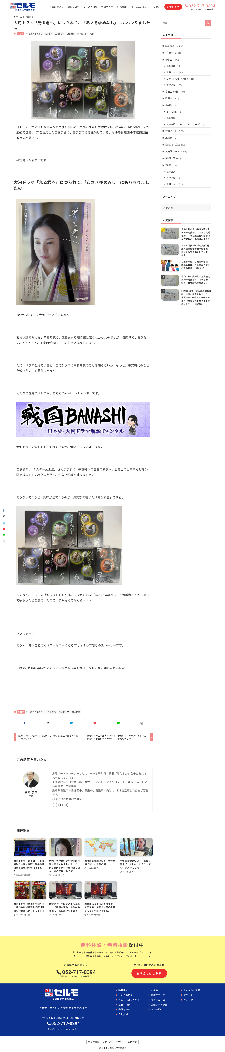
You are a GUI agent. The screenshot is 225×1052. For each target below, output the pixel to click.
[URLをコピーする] (142, 723)
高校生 (171, 165)
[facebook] (60, 805)
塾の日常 (174, 66)
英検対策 (173, 158)
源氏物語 (71, 33)
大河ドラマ (59, 33)
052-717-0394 (202, 6)
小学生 (171, 105)
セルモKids (174, 111)
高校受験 (174, 85)
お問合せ (173, 7)
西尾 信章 (31, 792)
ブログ (20, 33)
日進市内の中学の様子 (180, 78)
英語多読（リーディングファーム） (186, 124)
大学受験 (174, 177)
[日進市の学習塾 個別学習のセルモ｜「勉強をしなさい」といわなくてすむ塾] (22, 7)
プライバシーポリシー (114, 1041)
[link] (55, 805)
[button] (25, 723)
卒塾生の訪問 (175, 91)
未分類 (171, 137)
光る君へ (48, 33)
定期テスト (175, 72)
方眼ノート (174, 130)
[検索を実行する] (208, 23)
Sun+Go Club (175, 45)
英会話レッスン (176, 151)
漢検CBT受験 (175, 144)
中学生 (172, 59)
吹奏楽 (172, 98)
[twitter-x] (66, 805)
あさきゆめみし (35, 33)
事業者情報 (93, 1041)
